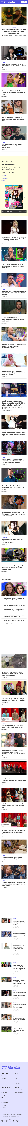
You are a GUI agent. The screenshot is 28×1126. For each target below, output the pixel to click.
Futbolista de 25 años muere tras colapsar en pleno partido (19, 1030)
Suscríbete (24, 1)
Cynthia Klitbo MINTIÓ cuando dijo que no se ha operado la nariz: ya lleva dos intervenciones (14, 599)
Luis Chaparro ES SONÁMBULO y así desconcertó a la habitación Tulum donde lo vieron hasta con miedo (15, 604)
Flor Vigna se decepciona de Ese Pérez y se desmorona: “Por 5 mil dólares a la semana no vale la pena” (13, 700)
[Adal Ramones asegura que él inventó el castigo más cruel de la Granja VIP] (14, 846)
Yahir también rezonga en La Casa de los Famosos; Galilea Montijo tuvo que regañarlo (13, 726)
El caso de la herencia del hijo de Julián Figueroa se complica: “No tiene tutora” (19, 1018)
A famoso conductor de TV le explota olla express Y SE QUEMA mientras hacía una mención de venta (12, 567)
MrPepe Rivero (17, 38)
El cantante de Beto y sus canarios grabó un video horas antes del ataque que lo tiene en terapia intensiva (13, 884)
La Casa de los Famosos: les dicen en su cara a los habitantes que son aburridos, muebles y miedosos (13, 832)
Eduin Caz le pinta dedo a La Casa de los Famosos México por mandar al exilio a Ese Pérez (12, 119)
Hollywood (3, 236)
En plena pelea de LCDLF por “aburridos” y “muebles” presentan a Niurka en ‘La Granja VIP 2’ (15, 615)
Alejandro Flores (16, 927)
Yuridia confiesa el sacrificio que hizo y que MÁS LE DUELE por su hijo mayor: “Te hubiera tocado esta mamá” (13, 514)
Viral (2, 369)
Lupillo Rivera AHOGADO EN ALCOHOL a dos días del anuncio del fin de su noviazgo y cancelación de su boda (13, 346)
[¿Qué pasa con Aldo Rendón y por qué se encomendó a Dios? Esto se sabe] (6, 1005)
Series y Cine (4, 430)
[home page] (9, 2)
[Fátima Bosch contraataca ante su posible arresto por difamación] (6, 934)
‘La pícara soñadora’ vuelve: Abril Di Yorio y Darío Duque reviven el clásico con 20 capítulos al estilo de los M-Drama (13, 540)
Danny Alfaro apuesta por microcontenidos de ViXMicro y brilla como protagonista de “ (19, 948)
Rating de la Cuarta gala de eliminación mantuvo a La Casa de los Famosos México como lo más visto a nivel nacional (12, 460)
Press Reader (4, 178)
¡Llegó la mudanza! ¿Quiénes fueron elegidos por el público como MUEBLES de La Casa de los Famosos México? (13, 403)
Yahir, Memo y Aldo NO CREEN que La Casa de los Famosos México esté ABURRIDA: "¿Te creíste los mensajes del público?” (14, 622)
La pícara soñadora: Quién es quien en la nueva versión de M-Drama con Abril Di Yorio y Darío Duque (13, 434)
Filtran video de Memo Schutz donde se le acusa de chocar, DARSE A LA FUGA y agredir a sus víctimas (14, 487)
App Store (3, 175)
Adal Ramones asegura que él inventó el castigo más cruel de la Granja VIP (11, 858)
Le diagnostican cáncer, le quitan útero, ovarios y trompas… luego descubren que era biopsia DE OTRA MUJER (13, 372)
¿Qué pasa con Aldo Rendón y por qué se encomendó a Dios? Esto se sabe (19, 1006)
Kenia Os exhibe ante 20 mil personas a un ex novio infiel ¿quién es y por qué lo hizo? (19, 994)
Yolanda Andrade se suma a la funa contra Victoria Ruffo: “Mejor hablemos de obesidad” (19, 922)
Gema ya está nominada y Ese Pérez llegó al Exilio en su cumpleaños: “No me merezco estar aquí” (14, 31)
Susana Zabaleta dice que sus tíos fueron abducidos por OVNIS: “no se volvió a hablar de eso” (13, 65)
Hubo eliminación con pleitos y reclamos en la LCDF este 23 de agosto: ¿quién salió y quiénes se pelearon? (13, 780)
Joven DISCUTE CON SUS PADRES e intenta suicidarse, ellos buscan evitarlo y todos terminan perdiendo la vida (12, 673)
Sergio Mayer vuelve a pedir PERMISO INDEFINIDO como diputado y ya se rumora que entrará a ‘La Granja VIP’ (14, 292)
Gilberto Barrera (16, 954)
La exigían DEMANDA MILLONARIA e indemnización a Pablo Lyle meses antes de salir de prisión (12, 319)
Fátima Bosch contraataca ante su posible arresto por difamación (19, 935)
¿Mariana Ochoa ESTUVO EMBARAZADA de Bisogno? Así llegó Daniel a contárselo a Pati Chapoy (13, 92)
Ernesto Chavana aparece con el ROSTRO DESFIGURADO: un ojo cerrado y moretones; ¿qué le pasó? (12, 266)
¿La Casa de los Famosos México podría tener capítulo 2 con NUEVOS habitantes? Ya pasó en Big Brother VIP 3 (19, 981)
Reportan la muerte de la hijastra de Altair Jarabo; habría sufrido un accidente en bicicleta (14, 610)
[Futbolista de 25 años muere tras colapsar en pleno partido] (6, 1029)
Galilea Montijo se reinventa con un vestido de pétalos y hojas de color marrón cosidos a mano (13, 805)
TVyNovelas (15, 973)
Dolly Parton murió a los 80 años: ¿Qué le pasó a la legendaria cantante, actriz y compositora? (13, 239)
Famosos (14, 27)
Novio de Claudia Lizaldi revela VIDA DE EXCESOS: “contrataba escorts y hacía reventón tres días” (11, 145)
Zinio (2, 177)
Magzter (3, 180)
